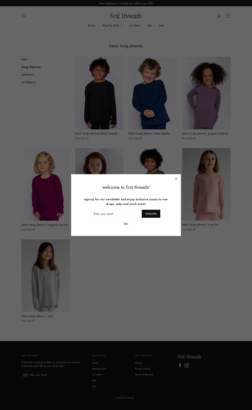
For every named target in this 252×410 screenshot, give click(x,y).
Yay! (126, 223)
